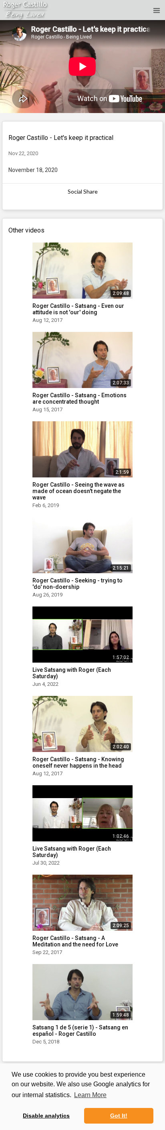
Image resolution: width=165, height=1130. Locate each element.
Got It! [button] (118, 1115)
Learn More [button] (90, 1095)
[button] (155, 10)
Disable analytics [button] (46, 1115)
